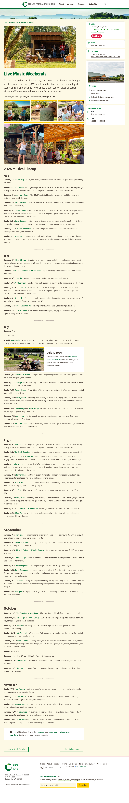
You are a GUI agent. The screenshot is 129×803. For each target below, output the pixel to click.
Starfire (19, 279)
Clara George (20, 409)
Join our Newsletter (48, 777)
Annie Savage (34, 409)
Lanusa (20, 626)
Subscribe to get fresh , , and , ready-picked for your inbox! (71, 780)
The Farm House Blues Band (27, 509)
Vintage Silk (20, 383)
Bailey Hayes (21, 398)
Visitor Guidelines (76, 764)
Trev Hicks (19, 298)
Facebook (41, 732)
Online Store (93, 4)
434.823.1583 (95, 94)
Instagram (53, 732)
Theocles (18, 237)
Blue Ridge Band (22, 566)
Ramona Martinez (22, 704)
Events (64, 764)
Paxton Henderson (24, 229)
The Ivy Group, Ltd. (25, 785)
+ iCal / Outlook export (71, 749)
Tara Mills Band (21, 424)
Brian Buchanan (21, 221)
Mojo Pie (18, 513)
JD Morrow (28, 457)
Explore (81, 4)
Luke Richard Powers (22, 375)
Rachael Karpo (20, 203)
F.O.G (19, 490)
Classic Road (21, 211)
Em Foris (19, 457)
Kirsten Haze (21, 475)
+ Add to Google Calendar (16, 749)
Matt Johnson (20, 283)
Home (42, 764)
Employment (90, 764)
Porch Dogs (19, 180)
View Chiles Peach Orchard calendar (20, 23)
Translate (82, 767)
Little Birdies (21, 697)
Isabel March (21, 661)
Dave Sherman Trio (23, 306)
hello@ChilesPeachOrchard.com (102, 97)
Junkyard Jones (22, 195)
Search (105, 4)
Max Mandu (19, 188)
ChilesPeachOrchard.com (100, 101)
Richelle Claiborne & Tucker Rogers (28, 271)
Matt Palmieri (21, 633)
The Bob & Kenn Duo (22, 452)
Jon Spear (20, 416)
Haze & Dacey (20, 260)
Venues (70, 4)
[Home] (38, 4)
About (61, 4)
